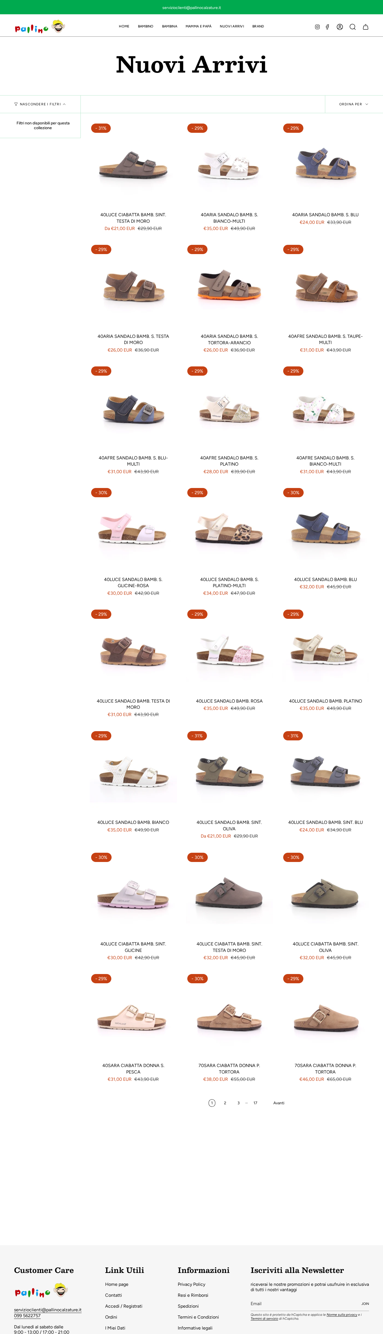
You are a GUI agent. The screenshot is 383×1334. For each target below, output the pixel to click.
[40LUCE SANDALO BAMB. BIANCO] (133, 773)
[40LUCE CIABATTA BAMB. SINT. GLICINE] (133, 894)
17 (255, 1103)
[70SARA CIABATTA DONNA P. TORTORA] (229, 1016)
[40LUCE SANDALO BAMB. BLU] (325, 530)
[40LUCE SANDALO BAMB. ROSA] (229, 651)
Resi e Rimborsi (193, 1295)
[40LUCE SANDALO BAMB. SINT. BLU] (325, 773)
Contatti (113, 1295)
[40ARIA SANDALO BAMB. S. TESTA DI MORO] (133, 287)
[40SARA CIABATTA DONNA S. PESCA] (133, 1016)
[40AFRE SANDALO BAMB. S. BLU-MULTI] (133, 408)
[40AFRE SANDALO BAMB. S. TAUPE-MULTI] (325, 287)
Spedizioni (188, 1306)
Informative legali (195, 1328)
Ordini (111, 1317)
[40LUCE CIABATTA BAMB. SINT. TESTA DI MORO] (133, 165)
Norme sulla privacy (342, 1315)
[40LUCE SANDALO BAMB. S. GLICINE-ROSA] (133, 530)
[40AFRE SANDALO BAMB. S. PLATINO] (229, 408)
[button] (146, 26)
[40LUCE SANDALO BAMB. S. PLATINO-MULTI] (229, 530)
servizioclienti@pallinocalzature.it (48, 1309)
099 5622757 (27, 1315)
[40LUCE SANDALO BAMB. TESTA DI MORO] (133, 651)
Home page (116, 1284)
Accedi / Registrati (123, 1306)
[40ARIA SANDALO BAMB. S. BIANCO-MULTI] (229, 165)
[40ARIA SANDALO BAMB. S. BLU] (325, 165)
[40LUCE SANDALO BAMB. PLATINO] (325, 651)
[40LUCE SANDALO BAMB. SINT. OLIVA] (229, 773)
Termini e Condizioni (198, 1317)
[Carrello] (365, 27)
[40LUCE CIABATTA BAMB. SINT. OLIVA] (325, 894)
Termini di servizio (264, 1319)
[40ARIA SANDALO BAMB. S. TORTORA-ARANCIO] (229, 287)
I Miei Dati (115, 1328)
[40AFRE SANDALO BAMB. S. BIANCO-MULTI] (325, 408)
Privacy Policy (191, 1284)
